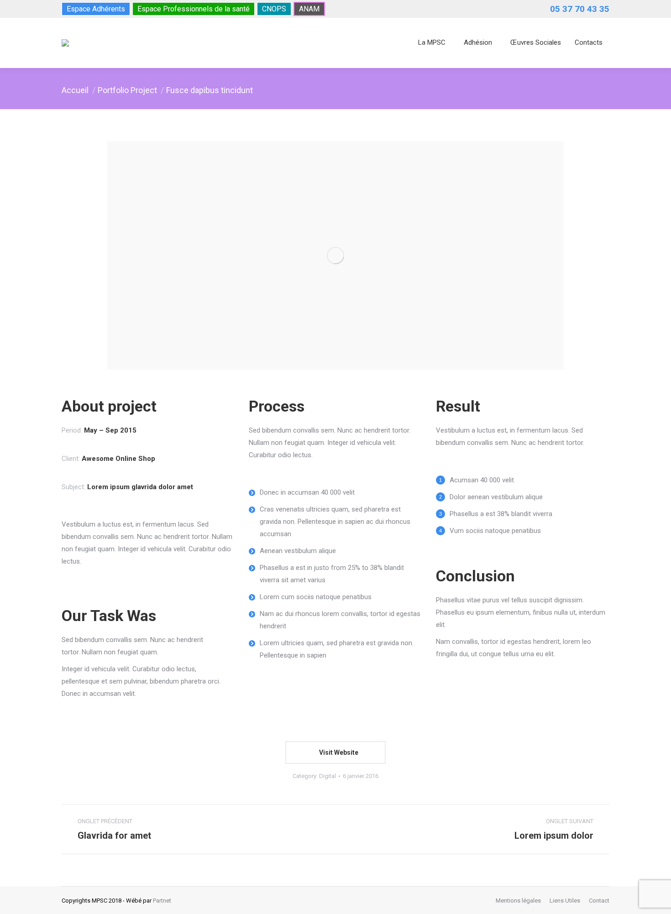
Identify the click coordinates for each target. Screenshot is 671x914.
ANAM (309, 9)
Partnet (162, 900)
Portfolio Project (127, 90)
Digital (327, 776)
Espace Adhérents (96, 9)
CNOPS (274, 9)
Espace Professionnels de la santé (193, 9)
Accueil (75, 90)
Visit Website (338, 752)
